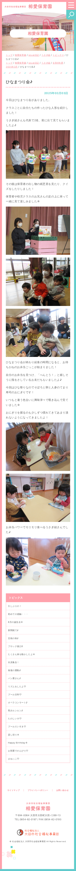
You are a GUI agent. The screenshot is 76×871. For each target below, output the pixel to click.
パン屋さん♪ (14, 678)
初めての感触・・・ (18, 614)
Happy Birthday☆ (18, 742)
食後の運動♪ (14, 670)
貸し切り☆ (13, 734)
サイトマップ (13, 790)
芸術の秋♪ (13, 638)
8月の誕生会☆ (15, 622)
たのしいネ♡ (14, 718)
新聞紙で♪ (13, 630)
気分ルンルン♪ (15, 710)
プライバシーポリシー (38, 790)
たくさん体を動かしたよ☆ (21, 654)
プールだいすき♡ (17, 726)
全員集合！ (13, 662)
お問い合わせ (62, 790)
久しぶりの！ (14, 606)
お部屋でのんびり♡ (18, 750)
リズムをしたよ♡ (17, 686)
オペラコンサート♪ (17, 702)
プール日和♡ (14, 694)
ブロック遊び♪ (15, 646)
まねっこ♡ (13, 758)
